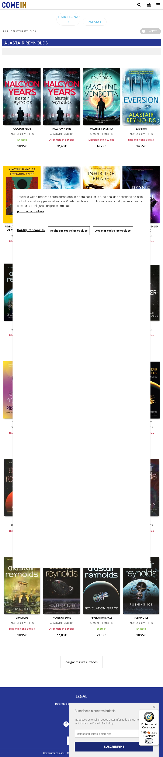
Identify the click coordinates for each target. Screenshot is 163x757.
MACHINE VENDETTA (101, 128)
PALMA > (95, 22)
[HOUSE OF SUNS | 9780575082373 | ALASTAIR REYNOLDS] (61, 582)
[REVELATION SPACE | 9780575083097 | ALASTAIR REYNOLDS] (101, 582)
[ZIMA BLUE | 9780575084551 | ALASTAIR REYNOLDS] (22, 582)
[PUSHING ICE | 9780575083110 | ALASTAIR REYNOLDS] (141, 582)
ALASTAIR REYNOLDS (22, 134)
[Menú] (156, 711)
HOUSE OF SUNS (62, 617)
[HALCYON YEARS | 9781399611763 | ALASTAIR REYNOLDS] (61, 93)
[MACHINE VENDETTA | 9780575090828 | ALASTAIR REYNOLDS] (101, 93)
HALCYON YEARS (22, 128)
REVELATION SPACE (101, 617)
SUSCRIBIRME (114, 746)
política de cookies (30, 211)
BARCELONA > (68, 19)
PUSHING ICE (141, 617)
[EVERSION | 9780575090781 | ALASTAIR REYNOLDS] (141, 93)
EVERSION (141, 128)
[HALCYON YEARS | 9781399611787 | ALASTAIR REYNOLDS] (22, 93)
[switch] (149, 740)
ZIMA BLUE (22, 617)
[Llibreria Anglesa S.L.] (14, 5)
